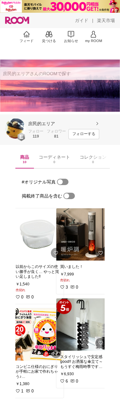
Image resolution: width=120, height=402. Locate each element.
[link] (38, 234)
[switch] (62, 182)
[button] (15, 128)
